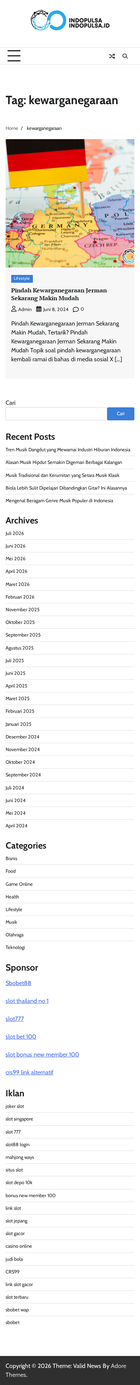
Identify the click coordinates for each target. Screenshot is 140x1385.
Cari (10, 402)
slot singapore (19, 1119)
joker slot (15, 1106)
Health (12, 897)
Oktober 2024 (20, 762)
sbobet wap (17, 1309)
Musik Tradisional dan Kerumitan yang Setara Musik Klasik (62, 475)
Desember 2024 (22, 737)
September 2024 (23, 775)
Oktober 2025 (20, 622)
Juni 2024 (15, 800)
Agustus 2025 (20, 648)
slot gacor (15, 1233)
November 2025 (23, 609)
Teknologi (15, 947)
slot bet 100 (21, 1036)
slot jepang (16, 1221)
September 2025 (23, 635)
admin (25, 309)
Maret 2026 (17, 584)
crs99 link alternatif (29, 1072)
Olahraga (15, 934)
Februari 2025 (20, 711)
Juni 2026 (15, 546)
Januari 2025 (18, 724)
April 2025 (16, 686)
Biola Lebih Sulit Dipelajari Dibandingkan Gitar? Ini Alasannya (66, 488)
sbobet (12, 1322)
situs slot (14, 1170)
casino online (19, 1246)
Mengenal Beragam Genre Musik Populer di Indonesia (59, 500)
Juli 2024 (15, 788)
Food (11, 871)
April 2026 (16, 571)
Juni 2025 (15, 673)
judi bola (14, 1259)
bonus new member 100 (31, 1195)
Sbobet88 (18, 983)
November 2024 (23, 749)
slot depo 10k (19, 1182)
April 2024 (16, 825)
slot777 (15, 1018)
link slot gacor (19, 1284)
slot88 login (17, 1144)
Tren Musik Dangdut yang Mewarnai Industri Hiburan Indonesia (68, 449)
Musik (11, 922)
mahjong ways (20, 1157)
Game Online (19, 884)
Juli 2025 (15, 660)
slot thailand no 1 (27, 1000)
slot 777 (13, 1132)
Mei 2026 (15, 558)
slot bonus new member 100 (42, 1054)
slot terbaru (17, 1297)
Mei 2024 (15, 813)
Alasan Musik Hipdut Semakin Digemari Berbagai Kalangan (64, 462)
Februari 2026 (20, 597)
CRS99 (12, 1272)
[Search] (125, 56)
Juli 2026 (15, 533)
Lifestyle (22, 278)
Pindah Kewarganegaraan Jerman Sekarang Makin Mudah (59, 294)
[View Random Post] (112, 56)
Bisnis (11, 858)
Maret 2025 (17, 698)
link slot (13, 1208)
